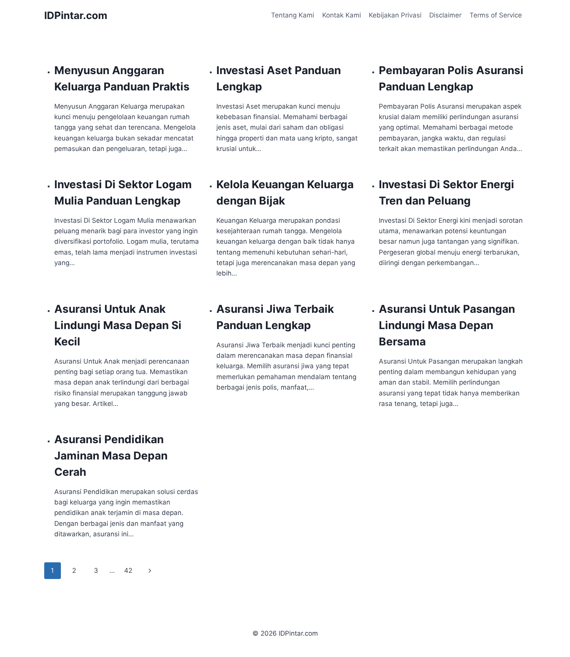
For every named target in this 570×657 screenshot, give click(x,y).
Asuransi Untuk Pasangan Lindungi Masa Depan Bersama (447, 325)
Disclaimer (445, 15)
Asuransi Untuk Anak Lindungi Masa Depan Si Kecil (117, 325)
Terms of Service (496, 15)
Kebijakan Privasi (395, 15)
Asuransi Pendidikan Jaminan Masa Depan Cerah (111, 455)
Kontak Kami (341, 15)
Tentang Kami (292, 15)
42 (128, 570)
